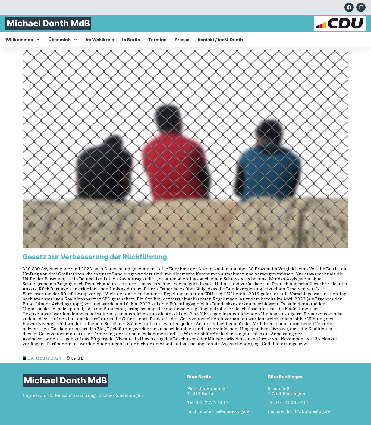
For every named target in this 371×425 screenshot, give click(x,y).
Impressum (34, 395)
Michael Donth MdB (48, 23)
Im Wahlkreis (100, 39)
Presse (182, 39)
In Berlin (131, 39)
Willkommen (19, 39)
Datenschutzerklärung (72, 395)
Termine (157, 39)
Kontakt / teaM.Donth (220, 39)
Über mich (59, 39)
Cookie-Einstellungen (121, 395)
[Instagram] (361, 7)
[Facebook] (349, 7)
